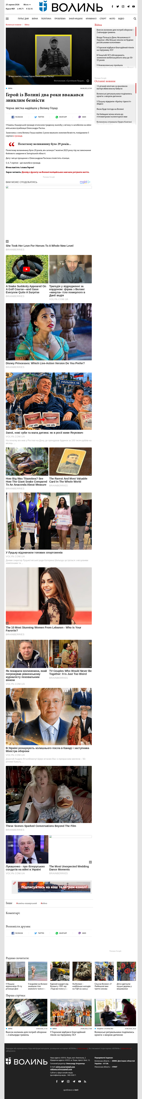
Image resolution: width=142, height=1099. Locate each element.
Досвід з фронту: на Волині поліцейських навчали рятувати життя (55, 172)
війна (44, 903)
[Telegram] (128, 7)
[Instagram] (123, 7)
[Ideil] (71, 1090)
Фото (112, 19)
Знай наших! (76, 19)
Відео (121, 19)
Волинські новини (13, 25)
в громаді (17, 136)
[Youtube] (133, 7)
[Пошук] (135, 18)
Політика (46, 19)
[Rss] (85, 1082)
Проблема (60, 19)
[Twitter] (118, 7)
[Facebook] (112, 7)
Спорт (103, 19)
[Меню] (7, 18)
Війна (35, 19)
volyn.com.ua (82, 1048)
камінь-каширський (27, 903)
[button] (27, 5)
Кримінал (91, 19)
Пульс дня (23, 19)
